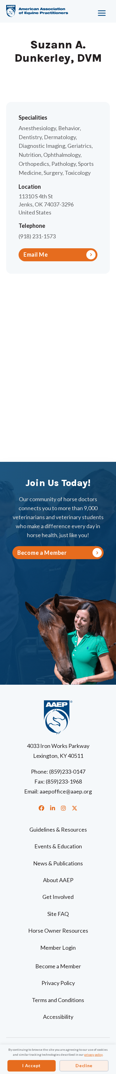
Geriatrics (79, 145)
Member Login (58, 947)
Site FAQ (58, 913)
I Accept (31, 1065)
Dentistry (30, 137)
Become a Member (58, 966)
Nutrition (30, 154)
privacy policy (93, 1054)
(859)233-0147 (67, 771)
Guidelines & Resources (58, 829)
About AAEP (58, 880)
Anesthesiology (37, 128)
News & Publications (58, 863)
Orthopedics (34, 163)
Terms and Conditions (58, 1000)
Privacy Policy (58, 982)
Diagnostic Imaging (42, 145)
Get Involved (58, 896)
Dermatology (60, 137)
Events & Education (58, 846)
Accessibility (58, 1016)
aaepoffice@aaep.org (66, 791)
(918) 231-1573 (37, 236)
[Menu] (99, 11)
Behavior (69, 128)
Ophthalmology (61, 154)
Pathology (63, 163)
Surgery (53, 172)
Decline (83, 1065)
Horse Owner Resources (58, 930)
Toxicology (78, 172)
